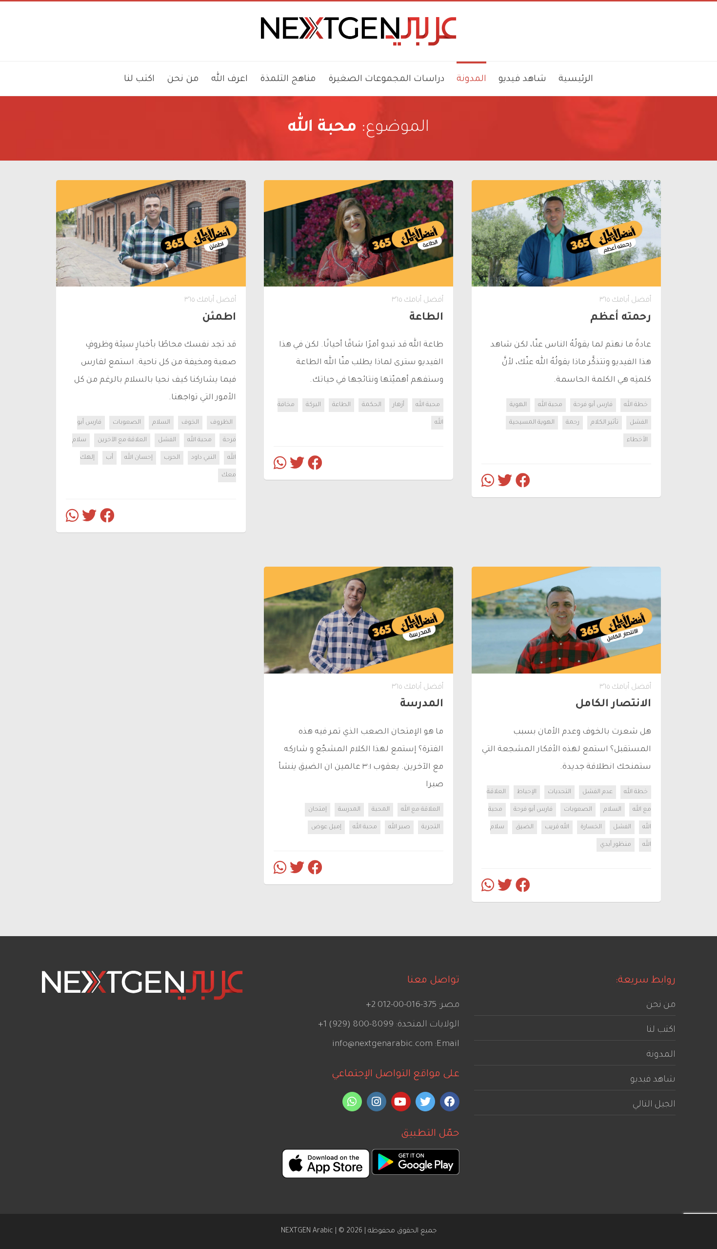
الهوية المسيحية (532, 422)
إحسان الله (138, 457)
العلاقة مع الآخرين (122, 440)
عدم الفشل (597, 792)
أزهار (398, 405)
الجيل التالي (654, 1105)
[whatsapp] (352, 1101)
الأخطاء (637, 440)
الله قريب (557, 827)
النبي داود (203, 457)
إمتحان (317, 809)
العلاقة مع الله (420, 809)
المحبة (381, 809)
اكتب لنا (661, 1030)
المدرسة (349, 809)
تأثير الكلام (604, 422)
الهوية (518, 405)
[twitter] (425, 1101)
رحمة (572, 422)
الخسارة (591, 827)
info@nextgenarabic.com (382, 1044)
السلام (161, 422)
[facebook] (449, 1101)
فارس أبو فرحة (593, 405)
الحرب (172, 457)
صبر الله (399, 827)
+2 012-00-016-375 (401, 1005)
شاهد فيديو (653, 1080)
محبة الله (550, 405)
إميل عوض (326, 827)
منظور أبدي (615, 844)
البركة (313, 405)
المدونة (661, 1055)
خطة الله (636, 405)
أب (109, 457)
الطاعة (341, 405)
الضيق (525, 827)
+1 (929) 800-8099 (356, 1025)
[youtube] (401, 1101)
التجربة (430, 827)
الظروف (221, 422)
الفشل (639, 422)
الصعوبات (127, 422)
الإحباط (527, 792)
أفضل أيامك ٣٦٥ (625, 300)
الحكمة (371, 405)
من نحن (661, 1005)
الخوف (190, 422)
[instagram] (376, 1101)
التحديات (559, 792)
